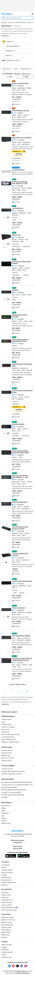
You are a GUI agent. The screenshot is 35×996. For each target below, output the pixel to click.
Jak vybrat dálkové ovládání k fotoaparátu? (13, 771)
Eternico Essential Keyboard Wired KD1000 (22, 391)
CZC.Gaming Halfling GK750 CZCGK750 (20, 554)
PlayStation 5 (5, 813)
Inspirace (3, 955)
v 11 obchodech (16, 518)
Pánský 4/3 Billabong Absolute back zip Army (13, 790)
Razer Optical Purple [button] (16, 436)
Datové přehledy (6, 930)
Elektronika (11, 22)
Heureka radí (4, 897)
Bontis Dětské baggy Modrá (9, 787)
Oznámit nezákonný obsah (8, 883)
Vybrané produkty (7, 779)
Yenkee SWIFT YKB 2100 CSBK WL (21, 138)
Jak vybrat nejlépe (7, 766)
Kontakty (4, 867)
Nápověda (4, 937)
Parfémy (3, 808)
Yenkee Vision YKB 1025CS (19, 502)
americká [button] (26, 275)
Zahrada (3, 818)
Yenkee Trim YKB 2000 (18, 608)
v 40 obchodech (16, 544)
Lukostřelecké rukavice (7, 737)
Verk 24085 (4, 797)
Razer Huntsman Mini (18, 424)
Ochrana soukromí (6, 905)
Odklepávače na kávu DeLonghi (10, 742)
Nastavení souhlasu (6, 902)
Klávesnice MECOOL (7, 750)
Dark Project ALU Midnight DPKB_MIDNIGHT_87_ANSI (20, 476)
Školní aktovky (5, 732)
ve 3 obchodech (16, 330)
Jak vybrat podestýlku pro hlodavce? (11, 774)
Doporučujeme (6, 803)
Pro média (4, 875)
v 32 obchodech (16, 280)
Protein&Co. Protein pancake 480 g (11, 792)
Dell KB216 (15, 290)
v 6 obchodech (16, 199)
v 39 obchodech (16, 305)
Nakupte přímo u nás (7, 900)
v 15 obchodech (16, 99)
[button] (4, 217)
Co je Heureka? (5, 865)
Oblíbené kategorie (8, 716)
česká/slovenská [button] (15, 220)
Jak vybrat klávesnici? (18, 170)
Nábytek (3, 821)
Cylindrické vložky (6, 724)
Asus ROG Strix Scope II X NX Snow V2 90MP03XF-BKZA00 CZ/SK (22, 659)
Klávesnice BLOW (6, 753)
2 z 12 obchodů (16, 158)
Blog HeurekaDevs (6, 880)
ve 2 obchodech (16, 251)
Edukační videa (5, 935)
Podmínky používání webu (22, 973)
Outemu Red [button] (26, 247)
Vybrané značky (6, 747)
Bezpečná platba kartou (8, 907)
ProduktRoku (5, 950)
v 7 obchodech (16, 379)
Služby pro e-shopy (6, 922)
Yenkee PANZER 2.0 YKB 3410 (20, 110)
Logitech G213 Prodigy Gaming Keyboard (21, 262)
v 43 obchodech (16, 225)
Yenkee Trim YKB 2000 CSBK (20, 83)
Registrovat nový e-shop (8, 920)
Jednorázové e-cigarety (8, 727)
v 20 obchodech (16, 676)
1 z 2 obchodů (16, 414)
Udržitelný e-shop (6, 957)
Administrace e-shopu (7, 917)
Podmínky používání (6, 870)
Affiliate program (6, 932)
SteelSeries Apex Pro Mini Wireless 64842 (22, 365)
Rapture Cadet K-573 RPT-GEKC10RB (20, 316)
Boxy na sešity (5, 729)
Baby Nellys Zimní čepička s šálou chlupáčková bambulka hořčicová (17, 782)
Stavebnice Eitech (6, 719)
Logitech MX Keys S (17, 208)
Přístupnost (4, 885)
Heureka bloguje (5, 878)
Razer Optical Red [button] (26, 436)
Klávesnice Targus (6, 760)
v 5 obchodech (16, 493)
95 (27, 691)
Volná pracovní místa (7, 873)
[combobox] (17, 18)
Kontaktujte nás (17, 842)
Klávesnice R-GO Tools (7, 758)
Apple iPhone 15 (5, 806)
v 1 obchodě (15, 571)
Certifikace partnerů (7, 952)
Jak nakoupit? (5, 892)
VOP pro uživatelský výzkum (9, 910)
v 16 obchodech (16, 126)
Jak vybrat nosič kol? (7, 769)
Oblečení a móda (6, 823)
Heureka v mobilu (6, 895)
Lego (2, 816)
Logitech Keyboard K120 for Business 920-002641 (20, 528)
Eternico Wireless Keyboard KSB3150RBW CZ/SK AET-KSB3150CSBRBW (20, 341)
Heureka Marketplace (7, 925)
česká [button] (15, 593)
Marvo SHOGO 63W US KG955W (21, 636)
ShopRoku (4, 947)
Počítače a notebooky (20, 22)
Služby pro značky (6, 927)
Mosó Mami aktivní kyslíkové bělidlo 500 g (12, 795)
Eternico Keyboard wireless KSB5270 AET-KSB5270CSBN (20, 452)
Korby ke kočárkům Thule (8, 739)
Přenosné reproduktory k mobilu (10, 734)
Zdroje (3, 722)
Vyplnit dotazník (17, 848)
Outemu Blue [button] (16, 247)
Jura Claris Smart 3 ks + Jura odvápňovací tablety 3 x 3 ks (17, 785)
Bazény (3, 811)
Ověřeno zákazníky (6, 945)
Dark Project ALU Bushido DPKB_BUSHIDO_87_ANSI (19, 182)
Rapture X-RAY (16, 235)
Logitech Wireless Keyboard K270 (22, 581)
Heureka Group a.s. (21, 971)
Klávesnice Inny (5, 755)
